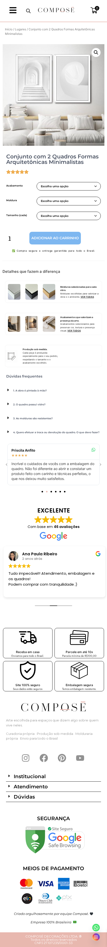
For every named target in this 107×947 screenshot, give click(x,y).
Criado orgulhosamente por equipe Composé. (52, 914)
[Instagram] (25, 758)
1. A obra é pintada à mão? (30, 390)
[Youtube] (80, 758)
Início (8, 29)
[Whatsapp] (96, 927)
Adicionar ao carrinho (55, 238)
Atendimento (31, 787)
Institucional (30, 776)
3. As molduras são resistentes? (33, 418)
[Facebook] (43, 758)
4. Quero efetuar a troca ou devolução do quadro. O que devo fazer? (56, 432)
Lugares (20, 29)
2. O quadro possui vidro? (29, 404)
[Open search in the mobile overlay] (28, 11)
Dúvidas (24, 797)
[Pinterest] (62, 758)
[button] (96, 52)
